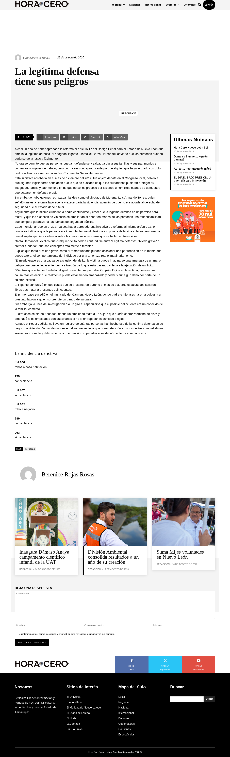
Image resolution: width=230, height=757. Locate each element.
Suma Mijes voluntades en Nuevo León (180, 554)
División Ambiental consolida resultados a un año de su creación (113, 557)
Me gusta (132, 657)
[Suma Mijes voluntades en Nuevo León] (183, 522)
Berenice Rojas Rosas (36, 57)
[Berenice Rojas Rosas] (18, 57)
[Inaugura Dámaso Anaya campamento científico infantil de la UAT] (46, 522)
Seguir (165, 657)
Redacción (25, 569)
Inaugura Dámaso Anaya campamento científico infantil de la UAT (44, 557)
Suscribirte (198, 657)
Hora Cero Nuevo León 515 (191, 147)
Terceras (30, 448)
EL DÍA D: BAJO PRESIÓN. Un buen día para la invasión (193, 179)
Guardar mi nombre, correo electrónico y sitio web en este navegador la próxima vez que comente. (67, 634)
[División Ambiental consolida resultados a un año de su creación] (115, 522)
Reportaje (128, 113)
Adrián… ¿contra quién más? (192, 168)
